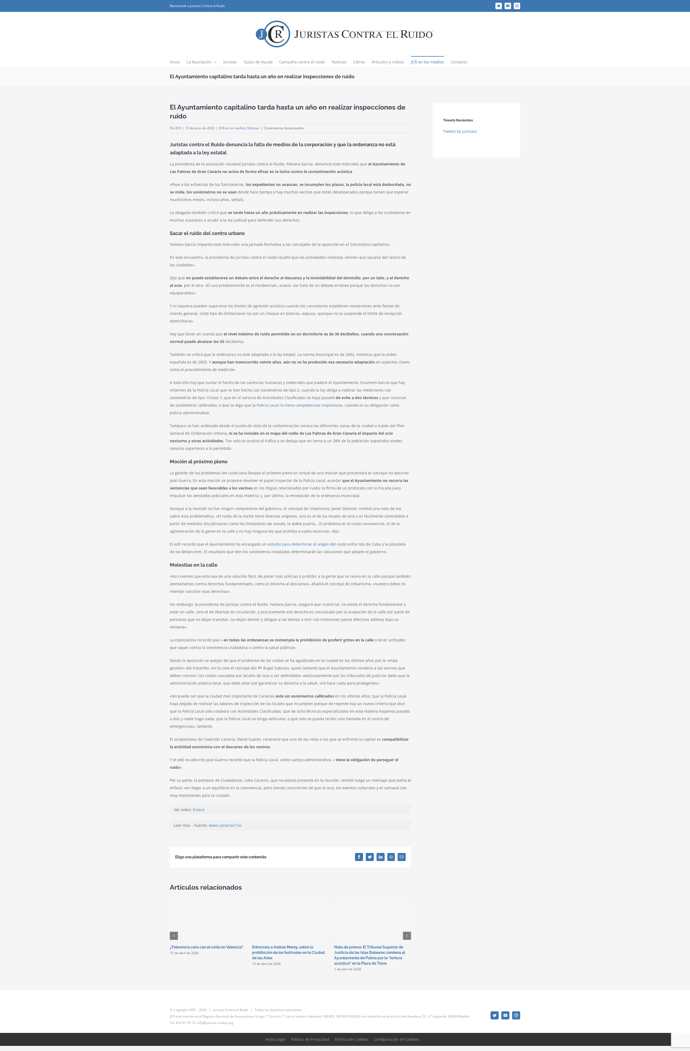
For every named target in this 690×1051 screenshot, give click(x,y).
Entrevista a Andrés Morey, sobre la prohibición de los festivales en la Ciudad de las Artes (288, 952)
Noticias (253, 128)
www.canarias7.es (225, 825)
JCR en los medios (232, 128)
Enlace (199, 809)
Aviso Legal (275, 1039)
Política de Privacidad (310, 1039)
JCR (178, 128)
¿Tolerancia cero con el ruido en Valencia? (206, 947)
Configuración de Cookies (396, 1039)
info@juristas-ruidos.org (215, 1023)
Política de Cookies (351, 1039)
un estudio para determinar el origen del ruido (304, 544)
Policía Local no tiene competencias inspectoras (300, 405)
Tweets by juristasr (460, 131)
